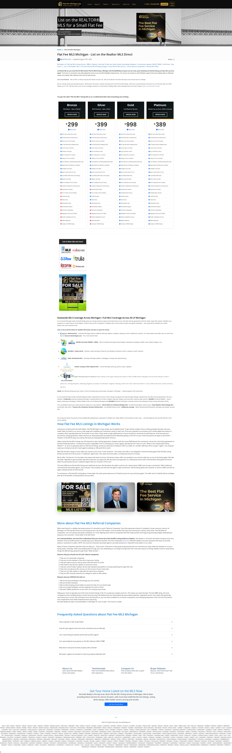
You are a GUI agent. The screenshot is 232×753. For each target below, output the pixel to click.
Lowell (192, 737)
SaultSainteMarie (131, 743)
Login (172, 4)
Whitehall (93, 746)
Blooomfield (97, 727)
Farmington (180, 731)
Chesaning (79, 729)
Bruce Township (149, 727)
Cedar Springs (32, 729)
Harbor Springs (48, 735)
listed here (126, 541)
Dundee (64, 731)
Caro (223, 727)
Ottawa (104, 741)
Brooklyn (131, 727)
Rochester (219, 741)
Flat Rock (209, 731)
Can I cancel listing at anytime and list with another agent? (79, 635)
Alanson (18, 725)
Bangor (160, 725)
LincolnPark (165, 737)
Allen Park (64, 725)
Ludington (202, 737)
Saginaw (45, 743)
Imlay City (187, 735)
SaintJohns (80, 743)
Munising (201, 739)
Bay (189, 725)
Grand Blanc (128, 733)
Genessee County (97, 733)
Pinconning (154, 741)
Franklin (36, 733)
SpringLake (195, 743)
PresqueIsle (183, 741)
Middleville (105, 739)
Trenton (77, 745)
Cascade (229, 727)
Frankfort (29, 733)
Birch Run (73, 727)
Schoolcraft (141, 743)
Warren (126, 745)
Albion (24, 725)
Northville (16, 741)
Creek (214, 729)
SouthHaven (174, 743)
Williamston (119, 746)
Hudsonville (174, 735)
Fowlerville (12, 733)
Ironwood (18, 737)
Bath (176, 725)
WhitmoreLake (109, 746)
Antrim (88, 725)
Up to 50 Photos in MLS (126, 151)
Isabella (24, 737)
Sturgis (10, 745)
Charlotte (57, 729)
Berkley (24, 727)
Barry (171, 725)
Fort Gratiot (4, 733)
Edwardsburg (134, 731)
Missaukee (139, 739)
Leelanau (151, 737)
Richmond (211, 741)
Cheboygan (64, 729)
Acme (3, 725)
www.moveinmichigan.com (73, 336)
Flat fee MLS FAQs (152, 66)
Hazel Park (104, 735)
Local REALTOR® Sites (126, 175)
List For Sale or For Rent (68, 148)
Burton (165, 727)
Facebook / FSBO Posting (68, 224)
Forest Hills (227, 731)
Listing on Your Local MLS (68, 158)
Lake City (110, 737)
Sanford (108, 743)
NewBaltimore (224, 739)
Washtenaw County (153, 745)
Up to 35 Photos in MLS (97, 151)
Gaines (61, 733)
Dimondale (49, 731)
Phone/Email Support (67, 206)
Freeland (48, 733)
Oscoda (92, 741)
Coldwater (154, 729)
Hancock (39, 735)
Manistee (16, 739)
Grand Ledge (147, 733)
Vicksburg (111, 745)
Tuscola (87, 745)
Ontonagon (71, 741)
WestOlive (220, 745)
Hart (85, 735)
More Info (73, 129)
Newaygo (216, 739)
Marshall (54, 739)
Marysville (61, 739)
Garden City (67, 733)
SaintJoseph (89, 743)
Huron (181, 735)
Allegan (46, 725)
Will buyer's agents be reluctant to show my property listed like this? (82, 654)
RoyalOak (39, 743)
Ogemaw (57, 741)
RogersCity (3, 743)
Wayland (170, 745)
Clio (148, 729)
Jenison (44, 737)
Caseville (5, 729)
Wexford (227, 745)
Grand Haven (138, 733)
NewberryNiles (6, 741)
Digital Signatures (66, 220)
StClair (209, 743)
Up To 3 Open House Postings (69, 193)
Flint (214, 731)
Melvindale (81, 739)
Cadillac (180, 727)
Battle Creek (182, 725)
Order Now (72, 114)
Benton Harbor (10, 727)
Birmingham (81, 727)
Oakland (26, 741)
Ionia (216, 735)
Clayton (126, 729)
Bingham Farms (64, 727)
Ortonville (79, 741)
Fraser (42, 733)
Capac (212, 727)
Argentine (106, 725)
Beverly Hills (54, 727)
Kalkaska (78, 737)
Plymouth (169, 741)
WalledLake (119, 745)
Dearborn (227, 729)
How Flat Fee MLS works (117, 66)
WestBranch (205, 745)
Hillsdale (128, 735)
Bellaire (220, 725)
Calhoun (194, 727)
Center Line (41, 729)
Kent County (91, 737)
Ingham (194, 735)
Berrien (35, 727)
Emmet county (157, 731)
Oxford (116, 741)
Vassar (105, 745)
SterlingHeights (217, 743)
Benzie (19, 727)
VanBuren (98, 745)
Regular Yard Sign (66, 179)
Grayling (201, 733)
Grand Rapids (157, 733)
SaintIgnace (72, 743)
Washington (133, 745)
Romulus (16, 743)
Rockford (226, 741)
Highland (111, 735)
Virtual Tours (65, 199)
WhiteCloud (85, 746)
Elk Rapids (142, 731)
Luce (196, 737)
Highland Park (120, 735)
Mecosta (73, 739)
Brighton (124, 727)
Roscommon (24, 743)
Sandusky (102, 743)
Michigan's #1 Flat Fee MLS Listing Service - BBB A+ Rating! (77, 64)
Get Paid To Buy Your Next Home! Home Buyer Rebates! (117, 64)
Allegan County (55, 725)
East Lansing (86, 731)
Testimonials (98, 668)
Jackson (38, 737)
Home (90, 4)
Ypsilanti (140, 746)
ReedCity (197, 741)
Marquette (47, 739)
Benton (2, 727)
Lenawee (158, 737)
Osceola (86, 741)
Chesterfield (87, 729)
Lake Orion (118, 737)
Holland (134, 735)
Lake (105, 737)
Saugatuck (121, 743)
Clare (106, 729)
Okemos (63, 741)
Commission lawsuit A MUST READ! (150, 64)
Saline (96, 743)
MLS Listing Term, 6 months (68, 155)
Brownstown (139, 727)
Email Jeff (164, 4)
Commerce (168, 729)
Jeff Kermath (67, 59)
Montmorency (161, 739)
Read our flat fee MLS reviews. (151, 86)
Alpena (82, 725)
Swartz (24, 745)
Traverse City (69, 745)
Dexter (36, 731)
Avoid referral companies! (136, 66)
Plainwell (162, 741)
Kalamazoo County (69, 737)
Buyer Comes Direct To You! (69, 172)
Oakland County (36, 741)
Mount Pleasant (172, 739)
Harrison (67, 735)
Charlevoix (50, 729)
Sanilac (115, 743)
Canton (207, 727)
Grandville (181, 733)
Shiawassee (149, 743)
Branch (110, 727)
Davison (220, 729)
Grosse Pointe (9, 735)
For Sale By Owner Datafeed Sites (70, 144)
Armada (113, 725)
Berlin (30, 727)
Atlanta (119, 725)
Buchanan (158, 727)
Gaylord (81, 733)
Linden (173, 737)
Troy (82, 745)
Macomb (217, 737)
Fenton (188, 731)
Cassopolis (23, 729)
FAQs (134, 4)
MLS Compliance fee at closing (69, 182)
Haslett (90, 735)
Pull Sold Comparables (67, 210)
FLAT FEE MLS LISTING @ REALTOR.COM (72, 161)
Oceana (50, 741)
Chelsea (72, 729)
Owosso (109, 741)
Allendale (71, 725)
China (94, 729)
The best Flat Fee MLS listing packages (94, 66)
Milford (124, 739)
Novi (21, 741)
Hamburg (24, 735)
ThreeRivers (60, 745)
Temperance (51, 745)
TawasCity (31, 745)
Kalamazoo (58, 737)
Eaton (109, 731)
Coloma (161, 729)
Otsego (98, 741)
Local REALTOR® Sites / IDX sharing (71, 175)
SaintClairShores (62, 743)
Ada (8, 725)
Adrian (12, 725)
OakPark (44, 741)
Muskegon (208, 739)
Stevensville (227, 743)
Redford (190, 741)
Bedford (207, 725)
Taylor (37, 745)
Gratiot (195, 733)
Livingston (180, 737)
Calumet (200, 727)
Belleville (226, 725)
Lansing (139, 737)
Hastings (96, 735)
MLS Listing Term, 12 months (98, 155)
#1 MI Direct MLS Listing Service (70, 137)
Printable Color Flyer (67, 168)
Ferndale (194, 731)
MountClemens (182, 739)
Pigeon (141, 741)
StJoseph (4, 745)
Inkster (211, 735)
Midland (113, 739)
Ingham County (203, 735)
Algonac (40, 725)
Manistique (24, 739)
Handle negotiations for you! (69, 217)
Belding (213, 725)
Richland (204, 741)
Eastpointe (103, 731)
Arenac (100, 725)
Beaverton (200, 725)
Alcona (30, 725)
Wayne (177, 745)
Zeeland (146, 746)
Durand (70, 731)
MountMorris (193, 739)
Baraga (166, 725)
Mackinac (210, 737)
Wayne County (184, 745)
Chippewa (101, 729)
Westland (213, 745)
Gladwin (106, 733)
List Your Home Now (116, 704)
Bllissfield (89, 727)
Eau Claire (125, 731)
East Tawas (95, 731)
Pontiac (176, 741)
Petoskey (128, 741)
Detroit (25, 731)
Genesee (87, 733)
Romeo (10, 743)
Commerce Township (179, 729)
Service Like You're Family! (68, 141)
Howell (167, 735)
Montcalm (153, 739)
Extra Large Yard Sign (125, 179)
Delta (14, 731)
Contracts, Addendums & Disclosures (71, 186)
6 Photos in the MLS (67, 151)
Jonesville (51, 737)
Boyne (104, 727)
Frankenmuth (21, 733)
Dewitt (30, 731)
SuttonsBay (17, 745)
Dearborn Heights (5, 731)
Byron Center (172, 727)
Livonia (186, 737)
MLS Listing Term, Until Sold (127, 155)
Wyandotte (133, 746)
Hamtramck (32, 735)
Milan (119, 739)
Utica (92, 745)
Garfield (75, 733)
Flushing (219, 731)
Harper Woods (59, 735)
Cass (10, 729)
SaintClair (53, 743)
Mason (68, 739)
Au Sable (131, 725)
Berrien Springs (44, 727)
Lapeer (145, 737)
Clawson (119, 729)
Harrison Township (77, 735)
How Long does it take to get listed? (71, 622)
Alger (34, 725)
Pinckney (147, 741)
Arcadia (94, 725)
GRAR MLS (188, 733)
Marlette (39, 739)
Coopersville (200, 729)
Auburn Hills (146, 725)
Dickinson (42, 731)
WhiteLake (101, 746)
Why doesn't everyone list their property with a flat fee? (78, 648)
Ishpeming (31, 737)
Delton (19, 731)
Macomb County (226, 737)
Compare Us (127, 668)
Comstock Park (191, 729)
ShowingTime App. (66, 203)
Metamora (98, 739)
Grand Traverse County (169, 733)
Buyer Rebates (158, 668)
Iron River (10, 737)
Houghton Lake (159, 735)
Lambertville (126, 737)
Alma (77, 725)
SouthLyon (182, 743)
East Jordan (77, 731)
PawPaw (121, 741)
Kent (84, 737)
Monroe (146, 739)
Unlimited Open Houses (126, 193)
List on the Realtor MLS (71, 66)
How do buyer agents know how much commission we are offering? (82, 628)
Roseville (32, 743)
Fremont (54, 733)
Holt (144, 735)
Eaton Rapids (116, 731)
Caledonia (187, 727)
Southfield (158, 743)
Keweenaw (99, 737)
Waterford (163, 745)
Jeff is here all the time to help (69, 134)
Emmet (149, 731)
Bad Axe (154, 725)
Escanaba (166, 731)
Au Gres (125, 725)
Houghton (150, 735)
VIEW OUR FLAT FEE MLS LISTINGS (71, 165)
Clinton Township (140, 729)
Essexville (173, 731)
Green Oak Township (211, 733)
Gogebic (120, 733)
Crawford (209, 729)
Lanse (133, 737)
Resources (115, 4)
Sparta (189, 743)
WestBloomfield (195, 745)
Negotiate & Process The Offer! (69, 213)
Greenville (222, 733)
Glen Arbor (113, 733)
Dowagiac (57, 731)
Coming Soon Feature (67, 189)
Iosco (220, 735)
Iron (225, 735)
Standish (203, 743)
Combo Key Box (66, 196)
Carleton (218, 727)
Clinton (132, 729)
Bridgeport (116, 727)
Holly (140, 735)
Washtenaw (142, 745)
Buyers (97, 4)
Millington (131, 739)
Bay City (193, 725)
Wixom (126, 746)
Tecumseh (43, 745)
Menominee (89, 739)
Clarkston (113, 729)
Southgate (165, 743)
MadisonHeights (7, 739)
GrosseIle (17, 735)
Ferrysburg (201, 731)
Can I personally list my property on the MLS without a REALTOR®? (82, 641)
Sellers (105, 4)
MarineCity (32, 739)
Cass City (16, 729)
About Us (126, 4)
